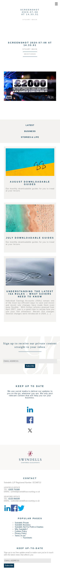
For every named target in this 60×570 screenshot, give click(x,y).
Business (30, 131)
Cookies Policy (21, 531)
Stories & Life (30, 137)
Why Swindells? (21, 529)
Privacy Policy (21, 533)
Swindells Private (22, 523)
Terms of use (20, 536)
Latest (30, 125)
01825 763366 (14, 490)
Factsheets (27, 538)
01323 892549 (14, 499)
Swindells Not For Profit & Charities (29, 527)
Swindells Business (23, 525)
